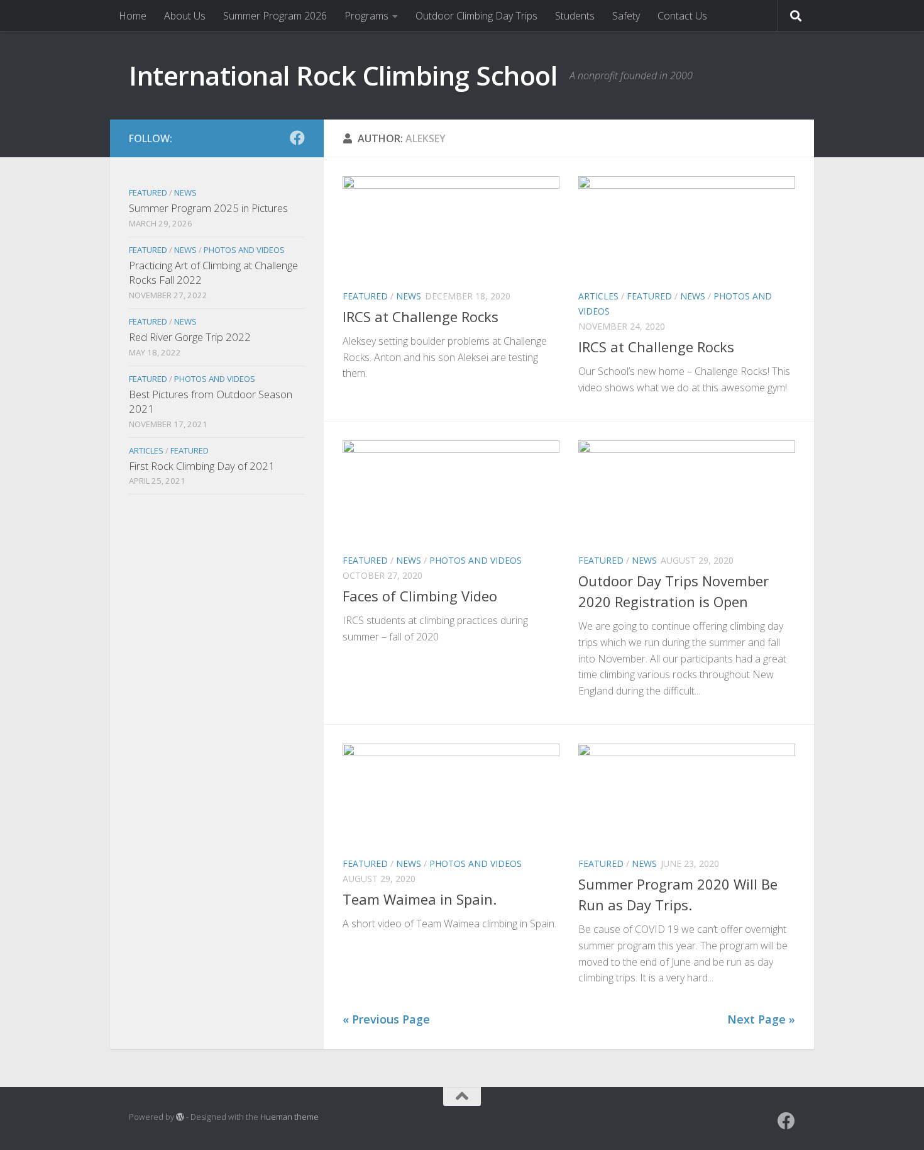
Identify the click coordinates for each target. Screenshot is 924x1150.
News (408, 296)
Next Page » (761, 1019)
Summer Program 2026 (275, 16)
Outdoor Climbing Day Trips (476, 16)
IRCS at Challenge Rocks (420, 316)
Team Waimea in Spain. (420, 899)
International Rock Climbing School (343, 75)
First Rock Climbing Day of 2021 (202, 466)
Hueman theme (289, 1116)
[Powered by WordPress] (180, 1117)
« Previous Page (386, 1019)
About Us (185, 16)
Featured (365, 296)
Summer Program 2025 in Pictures (208, 208)
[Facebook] (297, 137)
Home (132, 16)
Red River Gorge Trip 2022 (190, 337)
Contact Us (682, 16)
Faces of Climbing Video (420, 595)
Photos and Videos (475, 560)
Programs (366, 16)
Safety (626, 16)
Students (575, 16)
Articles (598, 296)
